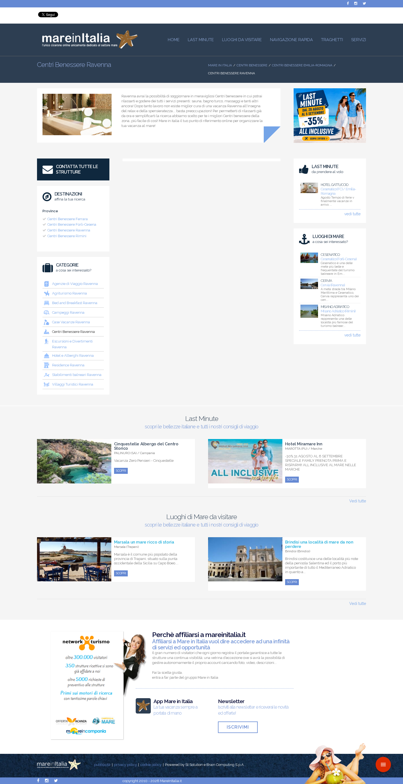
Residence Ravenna (68, 365)
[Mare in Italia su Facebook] (348, 3)
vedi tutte (352, 214)
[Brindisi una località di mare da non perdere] (245, 578)
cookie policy (150, 765)
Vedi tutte (357, 501)
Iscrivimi (238, 727)
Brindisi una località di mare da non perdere (319, 544)
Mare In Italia (220, 65)
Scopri (121, 470)
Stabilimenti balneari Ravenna (76, 375)
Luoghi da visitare (242, 39)
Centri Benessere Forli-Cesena (71, 224)
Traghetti (332, 39)
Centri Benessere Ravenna (68, 230)
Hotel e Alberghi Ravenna (73, 355)
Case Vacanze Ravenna (71, 322)
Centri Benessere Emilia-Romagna (302, 65)
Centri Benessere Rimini (66, 236)
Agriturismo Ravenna (69, 293)
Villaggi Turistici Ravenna (72, 384)
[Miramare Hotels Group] (330, 144)
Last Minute (201, 39)
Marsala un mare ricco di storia (144, 542)
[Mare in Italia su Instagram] (355, 3)
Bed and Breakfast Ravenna (74, 303)
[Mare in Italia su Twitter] (364, 3)
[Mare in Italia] (87, 47)
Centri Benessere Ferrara (67, 219)
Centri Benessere (252, 65)
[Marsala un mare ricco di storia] (74, 578)
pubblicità (102, 765)
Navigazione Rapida (291, 39)
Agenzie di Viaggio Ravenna (75, 284)
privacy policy (125, 765)
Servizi (358, 39)
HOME (174, 39)
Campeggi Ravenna (68, 312)
